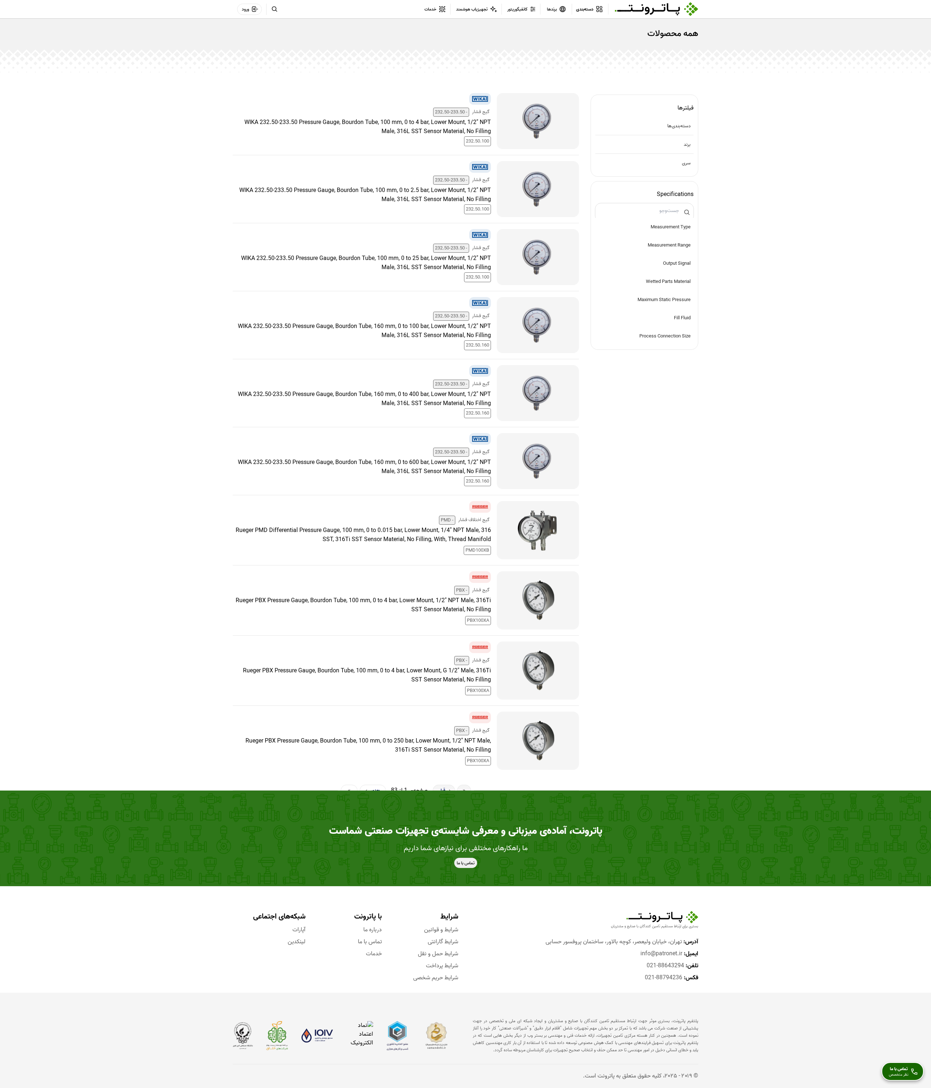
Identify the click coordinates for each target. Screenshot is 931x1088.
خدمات (374, 954)
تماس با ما (370, 942)
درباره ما (372, 930)
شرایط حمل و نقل (438, 954)
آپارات (298, 930)
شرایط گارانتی (443, 942)
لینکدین (296, 942)
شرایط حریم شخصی (435, 978)
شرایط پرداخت (442, 966)
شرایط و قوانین (441, 930)
